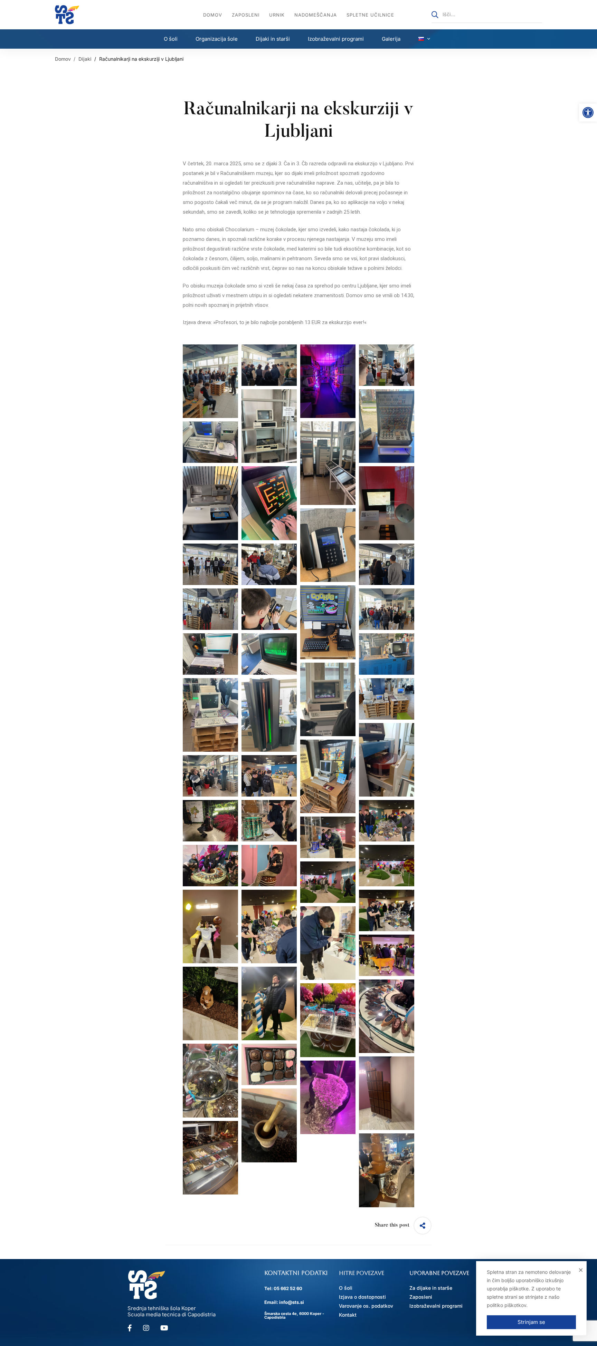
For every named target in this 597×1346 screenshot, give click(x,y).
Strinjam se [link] (531, 1322)
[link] (588, 112)
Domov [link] (63, 59)
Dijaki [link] (85, 59)
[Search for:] (487, 14)
